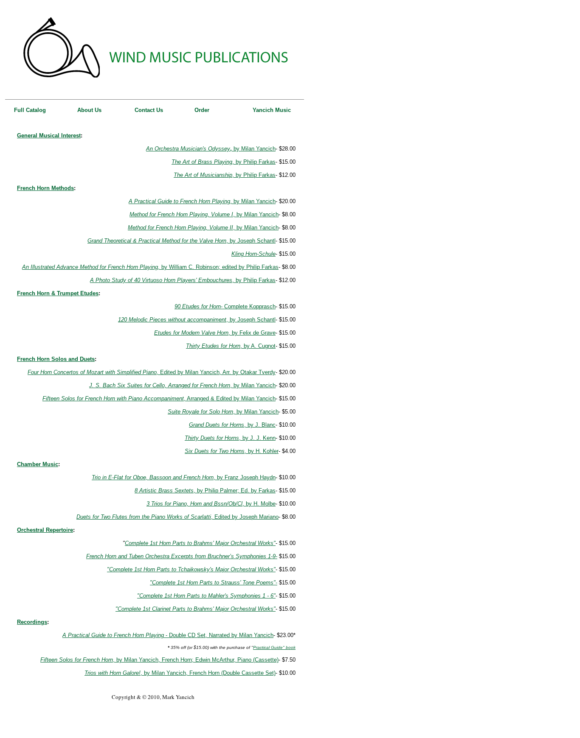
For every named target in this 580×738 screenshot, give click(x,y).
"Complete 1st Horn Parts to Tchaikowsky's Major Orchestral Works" (191, 569)
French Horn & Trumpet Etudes (58, 293)
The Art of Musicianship (203, 175)
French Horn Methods (45, 188)
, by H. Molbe (211, 503)
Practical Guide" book (274, 647)
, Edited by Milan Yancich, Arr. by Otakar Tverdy (152, 372)
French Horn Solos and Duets (56, 359)
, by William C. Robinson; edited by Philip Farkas (150, 267)
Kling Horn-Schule (253, 254)
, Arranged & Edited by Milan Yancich (159, 398)
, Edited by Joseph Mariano (177, 517)
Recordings (32, 622)
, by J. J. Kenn (230, 438)
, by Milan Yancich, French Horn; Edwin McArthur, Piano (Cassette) (159, 660)
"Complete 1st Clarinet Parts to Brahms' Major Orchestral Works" (195, 609)
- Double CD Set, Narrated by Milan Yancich (167, 635)
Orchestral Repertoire (45, 530)
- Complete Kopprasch (225, 306)
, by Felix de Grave (215, 333)
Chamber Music (37, 464)
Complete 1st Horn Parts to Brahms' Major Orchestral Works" (200, 543)
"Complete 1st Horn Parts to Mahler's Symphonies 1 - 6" (206, 596)
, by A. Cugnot (231, 346)
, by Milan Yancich (202, 201)
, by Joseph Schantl (181, 241)
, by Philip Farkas (254, 162)
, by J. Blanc (232, 425)
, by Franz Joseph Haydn (184, 477)
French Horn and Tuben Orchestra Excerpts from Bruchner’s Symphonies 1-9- (181, 556)
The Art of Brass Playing (202, 162)
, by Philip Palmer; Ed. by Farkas (205, 490)
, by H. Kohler (232, 451)
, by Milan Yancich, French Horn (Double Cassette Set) (180, 673)
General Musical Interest (49, 135)
